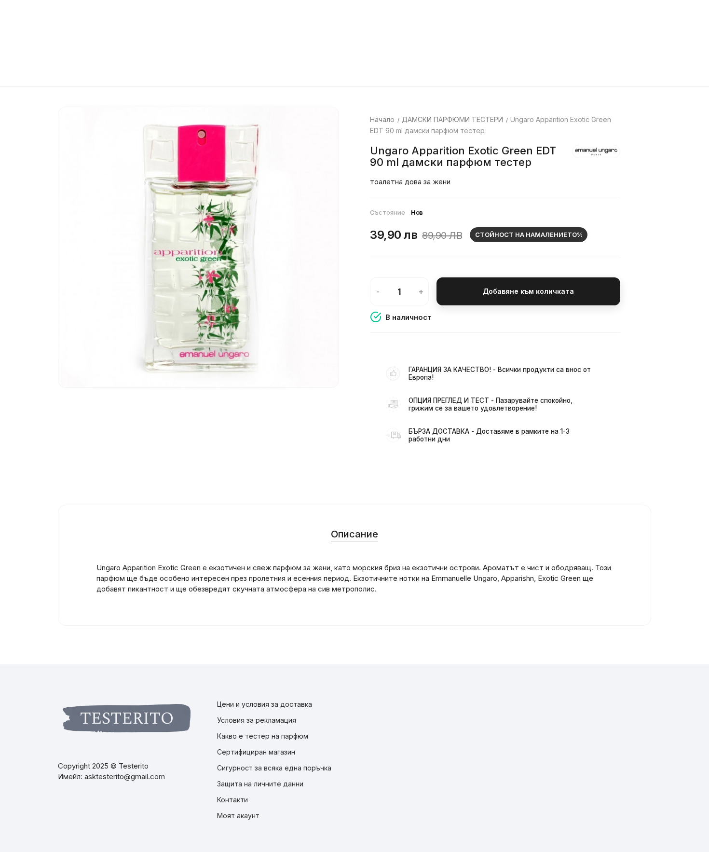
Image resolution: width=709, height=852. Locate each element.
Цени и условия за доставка (264, 704)
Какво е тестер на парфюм (262, 736)
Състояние (387, 212)
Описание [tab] (354, 534)
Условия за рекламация (256, 720)
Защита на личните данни (260, 784)
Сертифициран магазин (256, 752)
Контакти (232, 800)
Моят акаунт (238, 815)
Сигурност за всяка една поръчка (274, 768)
